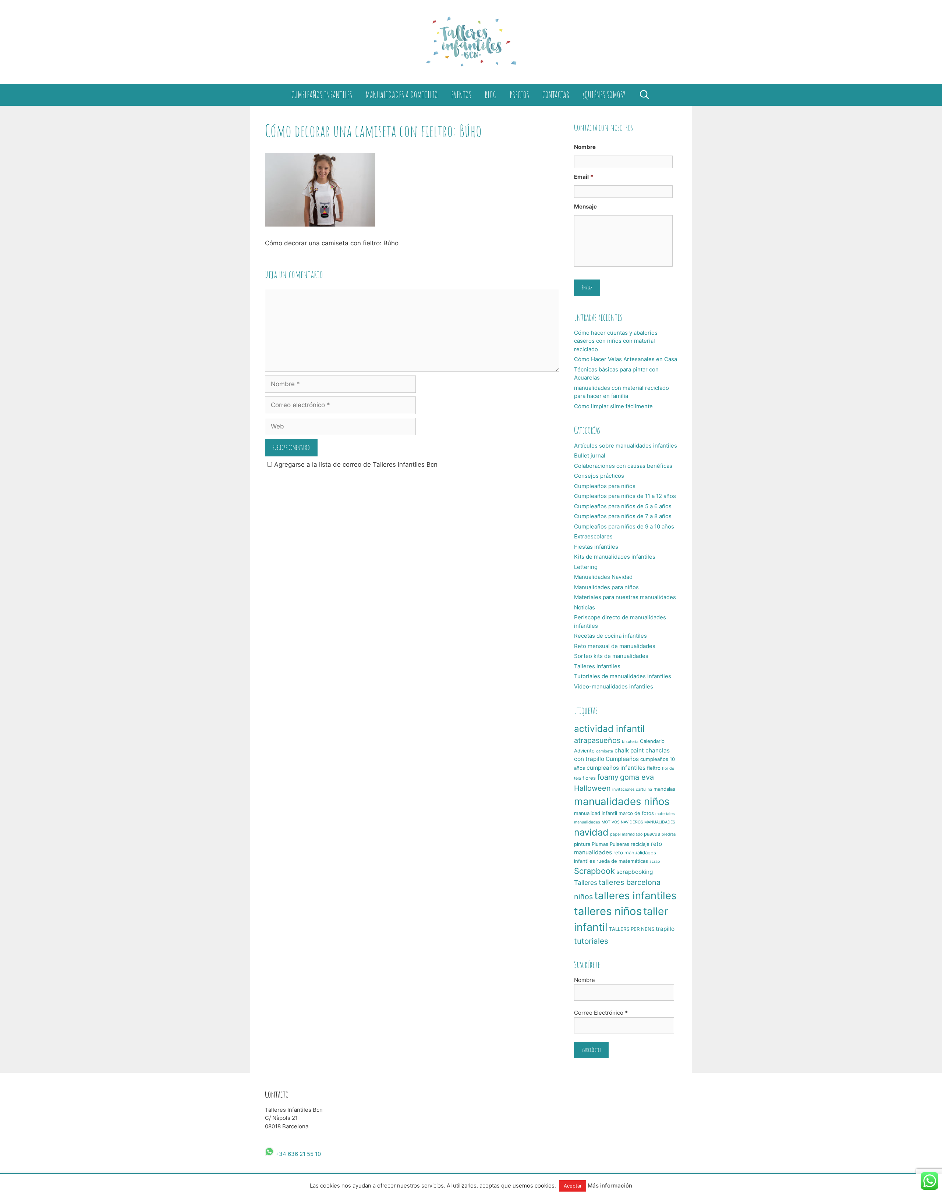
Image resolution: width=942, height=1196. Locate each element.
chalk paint (629, 750)
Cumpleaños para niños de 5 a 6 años (623, 506)
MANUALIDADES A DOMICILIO (401, 94)
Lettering (586, 566)
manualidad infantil (595, 813)
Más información (610, 1185)
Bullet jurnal (589, 455)
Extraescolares (593, 536)
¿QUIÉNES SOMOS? (603, 94)
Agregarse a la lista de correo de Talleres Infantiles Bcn (356, 464)
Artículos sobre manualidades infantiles (625, 445)
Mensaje (585, 206)
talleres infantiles (635, 895)
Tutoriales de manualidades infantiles (622, 676)
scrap (654, 861)
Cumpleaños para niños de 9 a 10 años (624, 526)
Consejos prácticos (599, 475)
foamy (608, 777)
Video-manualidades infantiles (613, 686)
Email (583, 176)
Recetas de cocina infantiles (610, 635)
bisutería (630, 741)
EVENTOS (461, 94)
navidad (591, 832)
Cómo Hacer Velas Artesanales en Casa (625, 359)
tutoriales (591, 941)
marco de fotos (636, 813)
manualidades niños (621, 801)
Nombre (585, 146)
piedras (669, 834)
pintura (582, 844)
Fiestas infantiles (596, 546)
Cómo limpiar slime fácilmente (613, 406)
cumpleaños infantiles (616, 767)
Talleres (585, 882)
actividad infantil (609, 728)
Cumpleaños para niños (604, 486)
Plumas (600, 844)
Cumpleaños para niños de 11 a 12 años (625, 495)
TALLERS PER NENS (631, 929)
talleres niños (608, 911)
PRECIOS (519, 94)
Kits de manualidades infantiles (614, 556)
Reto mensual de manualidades (614, 646)
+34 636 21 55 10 (297, 1153)
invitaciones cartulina (632, 789)
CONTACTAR (555, 94)
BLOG (490, 94)
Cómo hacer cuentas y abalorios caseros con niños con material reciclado (616, 341)
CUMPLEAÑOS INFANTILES (321, 94)
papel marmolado (626, 834)
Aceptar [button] (573, 1186)
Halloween (592, 788)
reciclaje (640, 844)
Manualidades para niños (606, 587)
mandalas (664, 789)
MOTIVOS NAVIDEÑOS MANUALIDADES (638, 822)
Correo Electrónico (601, 1012)
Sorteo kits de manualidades (611, 655)
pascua (652, 834)
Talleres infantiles (597, 666)
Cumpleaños (622, 758)
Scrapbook (594, 871)
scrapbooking (634, 871)
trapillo (665, 928)
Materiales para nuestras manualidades (625, 597)
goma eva (637, 777)
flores (589, 778)
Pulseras (619, 844)
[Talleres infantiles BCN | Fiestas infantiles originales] (471, 41)
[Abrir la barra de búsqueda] (644, 95)
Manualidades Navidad (603, 576)
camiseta (604, 751)
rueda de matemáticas (622, 861)
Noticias (584, 607)
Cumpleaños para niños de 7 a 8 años (623, 516)
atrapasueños (597, 740)
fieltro (654, 768)
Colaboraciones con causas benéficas (623, 465)
